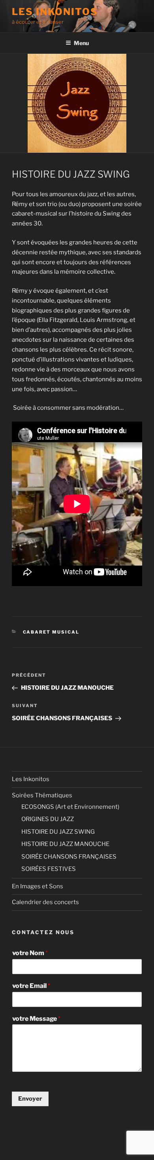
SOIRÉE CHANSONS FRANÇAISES (68, 856)
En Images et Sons (37, 886)
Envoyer (30, 1098)
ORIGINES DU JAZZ (47, 819)
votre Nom (30, 953)
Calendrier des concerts (45, 902)
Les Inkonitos (30, 779)
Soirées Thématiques (42, 795)
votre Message (36, 1018)
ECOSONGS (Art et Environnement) (70, 806)
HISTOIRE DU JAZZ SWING (58, 831)
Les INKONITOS (55, 11)
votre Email (31, 986)
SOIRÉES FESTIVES (48, 868)
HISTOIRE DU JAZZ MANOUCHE (65, 844)
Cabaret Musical (51, 632)
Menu (81, 43)
